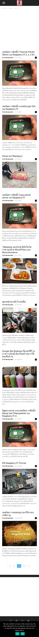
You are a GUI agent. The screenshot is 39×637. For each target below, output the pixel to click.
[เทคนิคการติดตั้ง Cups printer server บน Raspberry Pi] (19, 216)
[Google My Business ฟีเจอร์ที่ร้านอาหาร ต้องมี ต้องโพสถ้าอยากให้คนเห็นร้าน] (19, 375)
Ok (17, 634)
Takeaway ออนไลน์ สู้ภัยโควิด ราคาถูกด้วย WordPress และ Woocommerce (17, 250)
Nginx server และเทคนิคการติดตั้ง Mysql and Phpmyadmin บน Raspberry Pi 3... (19, 413)
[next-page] (29, 566)
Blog (10, 8)
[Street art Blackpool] (19, 175)
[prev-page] (9, 566)
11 (14, 566)
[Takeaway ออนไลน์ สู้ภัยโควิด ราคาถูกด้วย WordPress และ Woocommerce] (19, 270)
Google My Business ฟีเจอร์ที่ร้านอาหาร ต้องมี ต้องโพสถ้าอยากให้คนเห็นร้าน (18, 354)
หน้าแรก (4, 8)
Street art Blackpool (12, 156)
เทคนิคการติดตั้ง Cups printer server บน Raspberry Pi (16, 196)
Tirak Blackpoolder (7, 57)
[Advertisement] (19, 30)
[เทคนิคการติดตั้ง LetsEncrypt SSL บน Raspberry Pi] (19, 127)
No (23, 634)
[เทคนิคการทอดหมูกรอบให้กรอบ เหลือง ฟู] (19, 533)
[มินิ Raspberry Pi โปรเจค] (19, 481)
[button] (3, 3)
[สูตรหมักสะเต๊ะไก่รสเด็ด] (19, 320)
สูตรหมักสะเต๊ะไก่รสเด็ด (14, 301)
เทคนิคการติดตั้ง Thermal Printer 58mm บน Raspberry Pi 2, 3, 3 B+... (19, 53)
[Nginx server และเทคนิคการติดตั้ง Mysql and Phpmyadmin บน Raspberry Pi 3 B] (19, 434)
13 (24, 566)
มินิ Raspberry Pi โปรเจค (14, 463)
